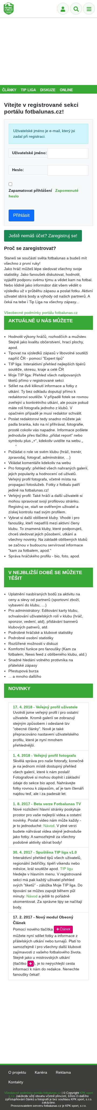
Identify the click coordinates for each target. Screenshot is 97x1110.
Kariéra (41, 1072)
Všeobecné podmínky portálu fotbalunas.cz (41, 313)
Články (9, 90)
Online (66, 90)
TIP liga (28, 90)
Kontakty (15, 1082)
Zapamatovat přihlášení (43, 193)
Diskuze (48, 90)
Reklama (63, 1072)
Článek (64, 929)
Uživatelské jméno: (29, 153)
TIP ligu (66, 869)
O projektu (17, 1072)
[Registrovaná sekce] (63, 9)
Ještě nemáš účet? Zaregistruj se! (43, 235)
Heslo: (18, 170)
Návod (48, 826)
